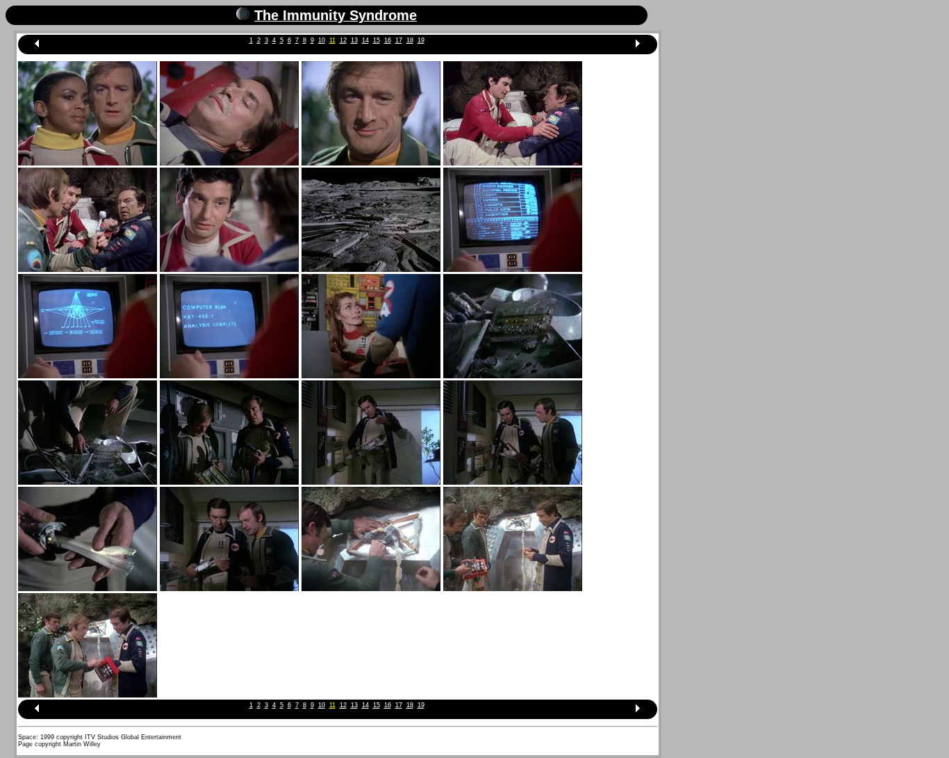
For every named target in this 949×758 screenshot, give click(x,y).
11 (332, 40)
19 (421, 40)
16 (387, 40)
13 (354, 40)
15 (376, 40)
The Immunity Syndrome (335, 15)
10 (321, 40)
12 (343, 40)
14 (365, 40)
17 (398, 40)
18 (409, 40)
